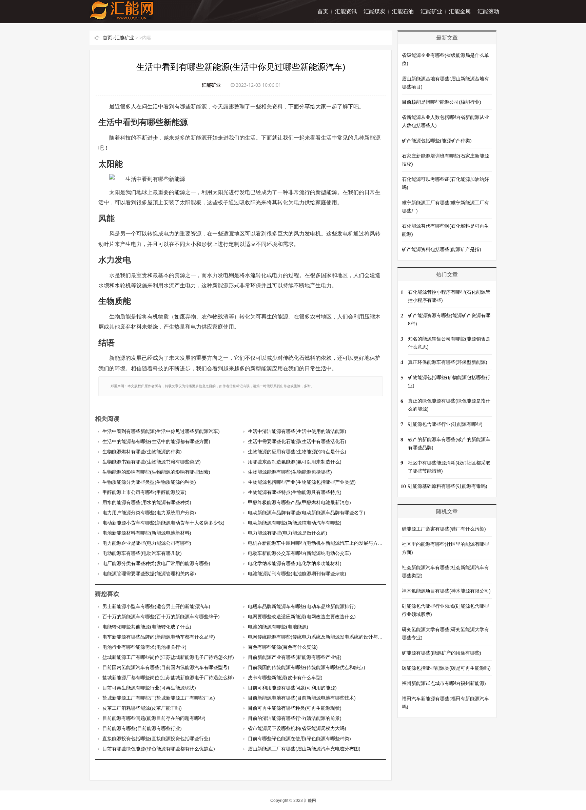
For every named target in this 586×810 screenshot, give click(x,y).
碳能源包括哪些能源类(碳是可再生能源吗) (446, 668)
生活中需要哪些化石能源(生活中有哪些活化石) (297, 441)
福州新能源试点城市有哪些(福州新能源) (444, 683)
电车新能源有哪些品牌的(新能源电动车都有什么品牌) (158, 637)
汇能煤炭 (374, 11)
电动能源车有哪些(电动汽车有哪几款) (142, 553)
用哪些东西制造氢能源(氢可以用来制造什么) (294, 461)
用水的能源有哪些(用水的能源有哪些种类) (146, 502)
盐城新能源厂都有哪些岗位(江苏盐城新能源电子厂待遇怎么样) (168, 677)
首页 (322, 11)
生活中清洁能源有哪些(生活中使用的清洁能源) (297, 431)
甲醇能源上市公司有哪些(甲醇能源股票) (144, 492)
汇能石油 (403, 11)
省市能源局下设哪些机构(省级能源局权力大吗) (297, 728)
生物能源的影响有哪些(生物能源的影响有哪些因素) (156, 472)
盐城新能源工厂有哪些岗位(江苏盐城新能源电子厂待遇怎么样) (168, 657)
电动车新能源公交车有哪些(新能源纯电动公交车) (299, 553)
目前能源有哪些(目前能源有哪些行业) (142, 728)
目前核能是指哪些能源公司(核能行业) (441, 102)
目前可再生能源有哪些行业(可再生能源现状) (149, 687)
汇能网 (310, 800)
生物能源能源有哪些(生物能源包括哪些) (290, 472)
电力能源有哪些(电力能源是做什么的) (287, 533)
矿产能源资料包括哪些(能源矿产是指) (441, 249)
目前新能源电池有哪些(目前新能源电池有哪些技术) (302, 698)
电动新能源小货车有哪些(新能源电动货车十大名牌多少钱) (163, 522)
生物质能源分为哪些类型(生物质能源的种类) (149, 482)
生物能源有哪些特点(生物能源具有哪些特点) (294, 492)
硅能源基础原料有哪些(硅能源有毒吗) (447, 486)
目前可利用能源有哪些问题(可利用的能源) (292, 687)
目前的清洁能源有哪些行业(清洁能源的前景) (294, 718)
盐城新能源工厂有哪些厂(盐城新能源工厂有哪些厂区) (158, 698)
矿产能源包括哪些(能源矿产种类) (437, 140)
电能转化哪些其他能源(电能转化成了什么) (146, 626)
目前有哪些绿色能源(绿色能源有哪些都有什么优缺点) (158, 748)
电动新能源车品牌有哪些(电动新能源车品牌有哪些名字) (306, 512)
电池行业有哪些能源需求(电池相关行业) (144, 647)
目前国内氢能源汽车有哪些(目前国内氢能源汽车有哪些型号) (165, 667)
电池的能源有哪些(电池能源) (278, 626)
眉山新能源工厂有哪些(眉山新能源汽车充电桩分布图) (304, 748)
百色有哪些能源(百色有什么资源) (283, 647)
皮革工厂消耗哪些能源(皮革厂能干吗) (142, 708)
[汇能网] (122, 16)
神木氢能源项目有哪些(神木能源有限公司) (446, 591)
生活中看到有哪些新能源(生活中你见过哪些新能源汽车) (161, 431)
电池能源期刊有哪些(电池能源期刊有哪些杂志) (297, 573)
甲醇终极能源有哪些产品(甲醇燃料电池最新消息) (299, 502)
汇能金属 (460, 11)
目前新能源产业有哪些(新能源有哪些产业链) (294, 657)
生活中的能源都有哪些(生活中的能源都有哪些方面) (156, 441)
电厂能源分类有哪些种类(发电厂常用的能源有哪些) (156, 563)
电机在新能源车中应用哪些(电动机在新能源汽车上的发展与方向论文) (321, 543)
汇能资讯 (346, 11)
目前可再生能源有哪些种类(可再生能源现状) (294, 708)
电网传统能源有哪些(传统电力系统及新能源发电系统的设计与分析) (318, 637)
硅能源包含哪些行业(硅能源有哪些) (445, 424)
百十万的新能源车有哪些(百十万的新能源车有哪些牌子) (161, 616)
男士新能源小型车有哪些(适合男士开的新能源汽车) (156, 606)
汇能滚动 (488, 11)
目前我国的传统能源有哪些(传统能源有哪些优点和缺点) (306, 667)
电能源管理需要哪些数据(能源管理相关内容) (149, 573)
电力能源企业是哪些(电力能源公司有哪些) (146, 543)
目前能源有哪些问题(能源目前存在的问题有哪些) (154, 718)
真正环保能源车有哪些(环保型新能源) (447, 362)
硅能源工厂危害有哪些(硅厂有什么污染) (444, 529)
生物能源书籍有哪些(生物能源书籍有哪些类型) (151, 461)
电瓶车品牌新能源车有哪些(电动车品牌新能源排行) (302, 606)
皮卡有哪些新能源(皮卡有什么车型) (285, 677)
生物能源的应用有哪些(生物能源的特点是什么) (297, 451)
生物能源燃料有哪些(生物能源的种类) (142, 451)
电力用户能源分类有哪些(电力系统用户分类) (149, 512)
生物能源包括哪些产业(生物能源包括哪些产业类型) (302, 482)
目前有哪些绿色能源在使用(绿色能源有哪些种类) (299, 738)
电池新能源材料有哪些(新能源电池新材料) (146, 533)
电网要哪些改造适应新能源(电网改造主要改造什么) (302, 616)
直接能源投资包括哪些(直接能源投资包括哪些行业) (156, 738)
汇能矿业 (431, 11)
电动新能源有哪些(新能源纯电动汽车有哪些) (294, 522)
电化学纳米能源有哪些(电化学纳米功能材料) (294, 563)
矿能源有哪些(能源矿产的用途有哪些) (441, 653)
